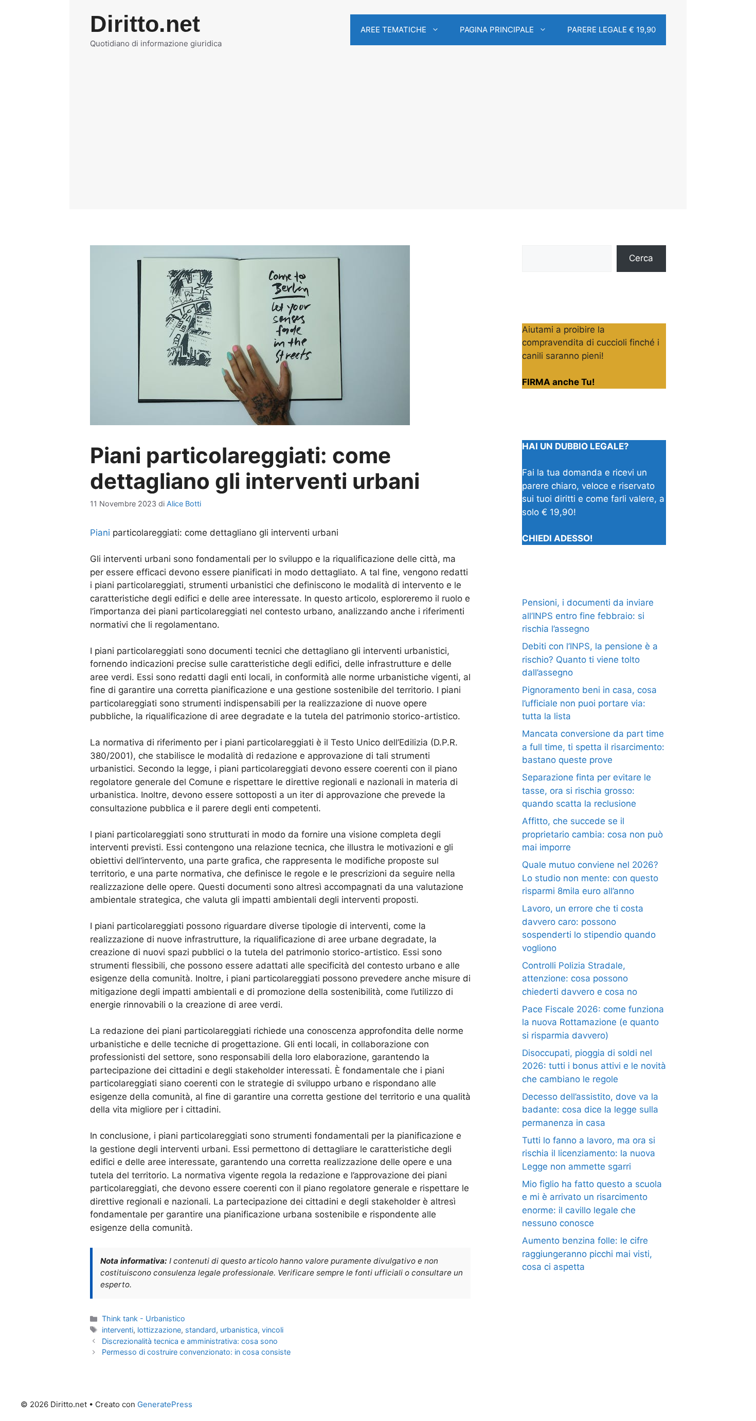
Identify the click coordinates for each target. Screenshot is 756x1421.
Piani (100, 532)
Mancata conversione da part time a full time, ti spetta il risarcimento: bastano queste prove (593, 746)
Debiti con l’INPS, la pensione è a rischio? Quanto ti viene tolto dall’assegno (590, 659)
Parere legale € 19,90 (611, 29)
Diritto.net (145, 24)
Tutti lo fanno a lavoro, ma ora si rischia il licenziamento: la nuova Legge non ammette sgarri (588, 1153)
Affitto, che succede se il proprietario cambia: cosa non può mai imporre (592, 834)
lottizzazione (159, 1329)
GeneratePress (164, 1404)
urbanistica (239, 1329)
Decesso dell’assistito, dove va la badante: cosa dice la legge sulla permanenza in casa (590, 1109)
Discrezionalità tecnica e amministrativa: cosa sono (190, 1341)
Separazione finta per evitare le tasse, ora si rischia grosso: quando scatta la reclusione (586, 790)
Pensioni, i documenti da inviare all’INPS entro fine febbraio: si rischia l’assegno (588, 615)
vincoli (272, 1329)
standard (200, 1329)
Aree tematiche (393, 29)
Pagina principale (497, 29)
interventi (117, 1329)
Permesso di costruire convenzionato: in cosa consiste (196, 1351)
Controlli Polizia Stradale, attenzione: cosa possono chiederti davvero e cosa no (579, 978)
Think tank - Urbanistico (143, 1318)
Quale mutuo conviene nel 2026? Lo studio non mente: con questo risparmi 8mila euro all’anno (590, 878)
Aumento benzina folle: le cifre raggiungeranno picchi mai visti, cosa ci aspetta (587, 1253)
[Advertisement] (378, 137)
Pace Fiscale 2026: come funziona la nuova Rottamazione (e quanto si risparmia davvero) (593, 1022)
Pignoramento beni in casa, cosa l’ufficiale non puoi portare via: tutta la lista (589, 703)
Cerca (641, 258)
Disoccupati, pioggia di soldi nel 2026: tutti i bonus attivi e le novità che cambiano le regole (594, 1066)
